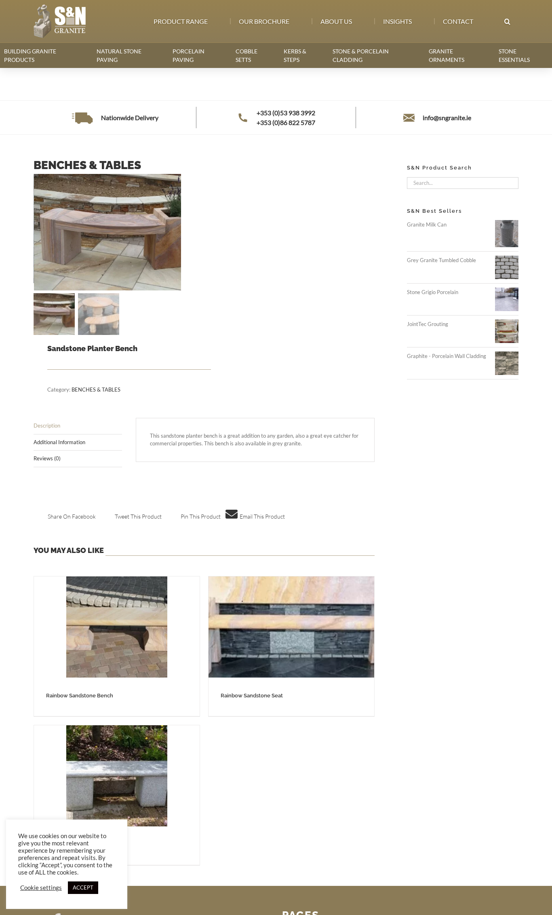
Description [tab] (47, 425)
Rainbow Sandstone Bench (79, 696)
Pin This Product (201, 516)
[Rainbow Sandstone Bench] (117, 627)
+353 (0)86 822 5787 (286, 122)
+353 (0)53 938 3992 (286, 112)
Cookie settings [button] (41, 887)
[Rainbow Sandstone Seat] (291, 627)
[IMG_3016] (121, 232)
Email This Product (262, 516)
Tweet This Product (138, 516)
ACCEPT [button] (83, 887)
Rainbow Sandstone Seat (252, 696)
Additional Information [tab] (59, 442)
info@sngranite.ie (447, 117)
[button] (506, 21)
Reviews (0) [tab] (47, 458)
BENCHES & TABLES (96, 389)
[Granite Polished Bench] (117, 775)
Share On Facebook (72, 516)
